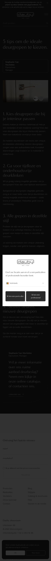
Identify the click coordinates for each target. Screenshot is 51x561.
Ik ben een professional (35, 296)
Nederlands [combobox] (13, 283)
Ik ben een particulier (15, 296)
